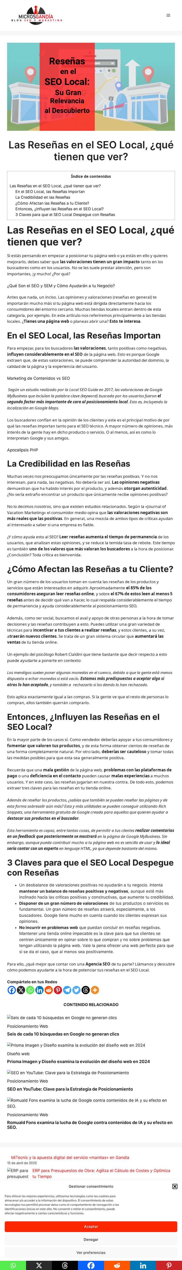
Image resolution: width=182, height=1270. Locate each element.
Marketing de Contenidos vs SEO (38, 378)
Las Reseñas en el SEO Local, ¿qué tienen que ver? (55, 185)
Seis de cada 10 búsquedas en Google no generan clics (63, 1033)
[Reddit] (49, 990)
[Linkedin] (39, 990)
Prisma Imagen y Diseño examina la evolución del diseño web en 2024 (78, 1061)
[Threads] (86, 990)
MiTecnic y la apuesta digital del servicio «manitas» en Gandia (70, 1157)
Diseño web (18, 1053)
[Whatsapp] (30, 990)
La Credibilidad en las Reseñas (42, 197)
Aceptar (91, 1226)
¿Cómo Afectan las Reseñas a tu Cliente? (52, 203)
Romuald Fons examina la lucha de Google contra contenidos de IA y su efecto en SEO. (90, 1125)
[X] (21, 990)
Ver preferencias (91, 1252)
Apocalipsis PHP (22, 450)
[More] (95, 990)
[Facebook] (12, 990)
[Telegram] (67, 990)
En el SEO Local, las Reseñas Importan (50, 191)
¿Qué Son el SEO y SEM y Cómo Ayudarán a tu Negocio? (61, 285)
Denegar (91, 1239)
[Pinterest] (58, 990)
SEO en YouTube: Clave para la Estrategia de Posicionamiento (70, 1089)
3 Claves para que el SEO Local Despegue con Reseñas (65, 214)
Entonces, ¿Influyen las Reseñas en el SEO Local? (59, 208)
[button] (175, 1186)
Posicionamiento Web (27, 1026)
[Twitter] (76, 990)
